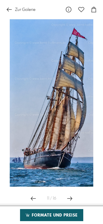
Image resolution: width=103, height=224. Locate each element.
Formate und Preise (54, 215)
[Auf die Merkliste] (81, 9)
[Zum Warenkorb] (93, 9)
